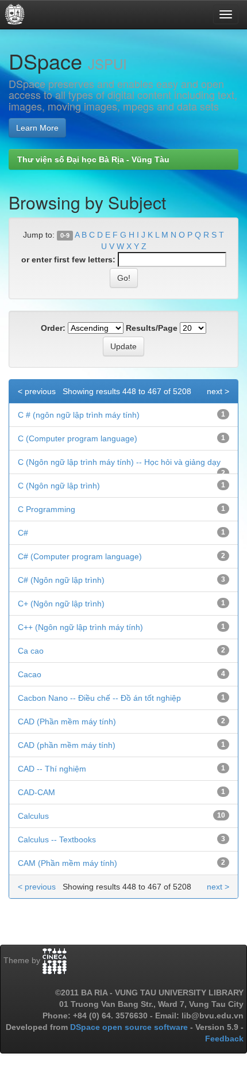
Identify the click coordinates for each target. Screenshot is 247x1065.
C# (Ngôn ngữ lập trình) (61, 580)
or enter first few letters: (68, 259)
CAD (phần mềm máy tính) (66, 745)
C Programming (46, 509)
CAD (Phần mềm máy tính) (67, 721)
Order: (53, 328)
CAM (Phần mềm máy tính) (67, 863)
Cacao (29, 674)
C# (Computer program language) (80, 556)
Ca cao (31, 650)
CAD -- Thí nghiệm (52, 768)
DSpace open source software (130, 1027)
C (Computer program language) (77, 438)
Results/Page (151, 328)
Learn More (37, 127)
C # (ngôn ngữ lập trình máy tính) (79, 414)
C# (23, 532)
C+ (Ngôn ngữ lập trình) (61, 603)
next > (218, 391)
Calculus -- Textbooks (57, 839)
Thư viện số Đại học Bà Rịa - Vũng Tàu (93, 159)
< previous (37, 391)
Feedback (224, 1038)
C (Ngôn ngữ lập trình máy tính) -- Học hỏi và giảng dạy (119, 462)
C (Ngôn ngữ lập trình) (59, 485)
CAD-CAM (36, 792)
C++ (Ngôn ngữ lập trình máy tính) (80, 627)
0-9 (65, 235)
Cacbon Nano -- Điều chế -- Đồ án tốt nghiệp (99, 698)
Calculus (33, 815)
